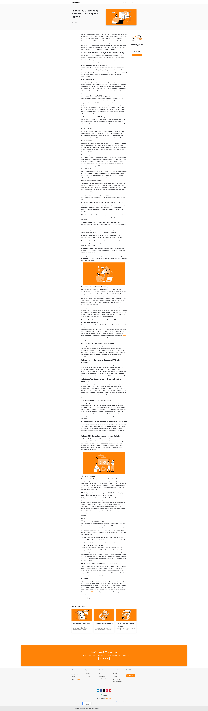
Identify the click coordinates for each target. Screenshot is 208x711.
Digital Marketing (84, 598)
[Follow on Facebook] (101, 690)
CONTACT (127, 2)
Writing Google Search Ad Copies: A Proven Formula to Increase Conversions (126, 625)
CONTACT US (130, 675)
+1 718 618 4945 (133, 2)
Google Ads (90, 598)
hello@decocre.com (76, 680)
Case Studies (87, 673)
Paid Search (115, 671)
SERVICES (106, 2)
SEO (99, 673)
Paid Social (115, 673)
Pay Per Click (101, 671)
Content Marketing (102, 676)
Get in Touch (87, 676)
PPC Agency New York (117, 679)
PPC (93, 598)
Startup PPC (115, 678)
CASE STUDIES (117, 2)
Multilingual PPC (115, 676)
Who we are (87, 671)
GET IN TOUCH (104, 658)
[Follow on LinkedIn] (98, 690)
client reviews (108, 698)
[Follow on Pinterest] (110, 690)
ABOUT (112, 2)
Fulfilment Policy (95, 708)
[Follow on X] (104, 690)
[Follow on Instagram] (107, 690)
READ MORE (104, 639)
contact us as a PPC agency (90, 592)
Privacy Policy (89, 708)
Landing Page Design (102, 678)
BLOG (123, 2)
